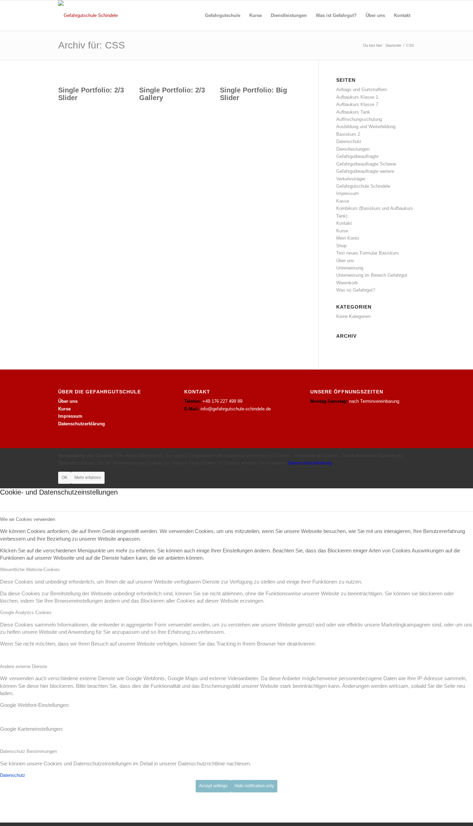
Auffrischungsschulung (359, 119)
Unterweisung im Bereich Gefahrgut (371, 275)
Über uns (345, 260)
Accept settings (213, 785)
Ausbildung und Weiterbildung (365, 126)
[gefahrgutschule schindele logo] (88, 15)
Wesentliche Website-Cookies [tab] (30, 569)
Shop (341, 245)
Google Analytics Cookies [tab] (26, 612)
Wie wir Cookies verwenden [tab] (27, 519)
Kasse (342, 201)
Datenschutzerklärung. (310, 462)
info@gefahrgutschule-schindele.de (235, 408)
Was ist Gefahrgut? (355, 290)
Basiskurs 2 (348, 134)
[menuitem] (222, 15)
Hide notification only (254, 785)
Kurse (342, 230)
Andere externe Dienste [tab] (23, 666)
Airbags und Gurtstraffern (361, 89)
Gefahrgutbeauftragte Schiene (366, 164)
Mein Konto (347, 238)
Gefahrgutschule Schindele (363, 186)
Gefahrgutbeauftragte (357, 156)
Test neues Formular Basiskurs (367, 253)
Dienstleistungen (352, 149)
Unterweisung (349, 267)
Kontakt (344, 223)
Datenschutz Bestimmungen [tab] (28, 751)
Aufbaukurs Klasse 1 (357, 97)
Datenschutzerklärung (81, 423)
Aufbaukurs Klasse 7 (357, 104)
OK (65, 477)
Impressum (347, 193)
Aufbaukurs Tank (353, 112)
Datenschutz (349, 141)
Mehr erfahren (87, 477)
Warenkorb (347, 282)
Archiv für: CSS (91, 45)
